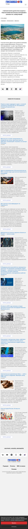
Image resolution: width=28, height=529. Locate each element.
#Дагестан (17, 20)
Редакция (5, 466)
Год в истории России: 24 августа (10, 408)
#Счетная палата (10, 20)
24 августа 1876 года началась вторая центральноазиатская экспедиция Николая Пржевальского (13, 308)
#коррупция (3, 20)
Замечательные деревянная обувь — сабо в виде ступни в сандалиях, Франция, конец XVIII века (13, 375)
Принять (14, 523)
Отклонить (14, 526)
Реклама (14, 469)
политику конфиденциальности (17, 520)
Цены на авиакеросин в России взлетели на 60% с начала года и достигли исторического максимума (14, 172)
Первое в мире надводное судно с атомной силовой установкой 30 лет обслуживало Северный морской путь (13, 105)
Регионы (12, 466)
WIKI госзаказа (21, 466)
